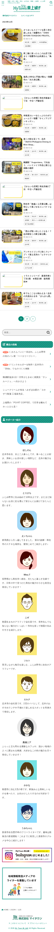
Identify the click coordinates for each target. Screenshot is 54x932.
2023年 (13, 910)
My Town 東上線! (21, 928)
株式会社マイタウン (10, 15)
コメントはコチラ (27, 15)
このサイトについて (18, 923)
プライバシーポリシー (38, 923)
